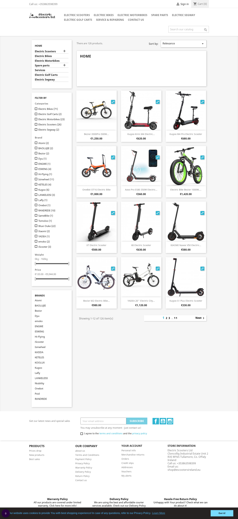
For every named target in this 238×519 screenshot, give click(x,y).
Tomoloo (45, 220)
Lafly (42, 200)
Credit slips (127, 463)
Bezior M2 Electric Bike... (96, 300)
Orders (125, 458)
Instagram (170, 421)
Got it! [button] (222, 513)
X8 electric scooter (141, 245)
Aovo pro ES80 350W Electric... (141, 189)
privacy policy (139, 433)
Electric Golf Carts (78, 20)
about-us (80, 450)
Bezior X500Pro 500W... (96, 134)
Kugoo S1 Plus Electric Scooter (186, 300)
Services (40, 70)
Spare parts (159, 15)
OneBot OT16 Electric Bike (96, 189)
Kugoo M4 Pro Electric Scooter (186, 134)
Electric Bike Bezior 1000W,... (185, 189)
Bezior (43, 153)
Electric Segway (183, 15)
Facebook (156, 421)
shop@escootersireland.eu (184, 470)
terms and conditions (111, 433)
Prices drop (35, 450)
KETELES (44, 184)
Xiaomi (44, 231)
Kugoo (43, 189)
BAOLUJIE (45, 148)
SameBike (45, 215)
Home (38, 45)
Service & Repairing (110, 20)
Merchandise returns (132, 454)
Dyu (42, 158)
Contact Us (136, 20)
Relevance (184, 44)
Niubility (39, 383)
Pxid (37, 393)
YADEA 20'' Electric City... (141, 300)
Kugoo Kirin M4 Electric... (141, 134)
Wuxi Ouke (47, 226)
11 (176, 318)
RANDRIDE (46, 210)
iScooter (44, 246)
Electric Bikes (104, 15)
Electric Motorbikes (132, 15)
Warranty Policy (83, 467)
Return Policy (82, 476)
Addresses (127, 467)
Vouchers (126, 471)
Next (200, 318)
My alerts (126, 475)
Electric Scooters (77, 15)
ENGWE (44, 163)
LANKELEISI (46, 194)
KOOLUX (40, 362)
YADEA (44, 236)
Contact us (81, 480)
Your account (131, 446)
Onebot (44, 205)
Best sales (34, 459)
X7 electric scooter (96, 245)
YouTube (163, 421)
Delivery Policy (83, 471)
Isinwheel (46, 179)
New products (36, 454)
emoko (44, 241)
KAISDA (39, 352)
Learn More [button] (158, 513)
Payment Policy (83, 459)
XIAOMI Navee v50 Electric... (185, 245)
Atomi (43, 143)
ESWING (44, 169)
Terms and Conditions (87, 454)
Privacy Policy (82, 463)
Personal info (128, 450)
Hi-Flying (45, 174)
